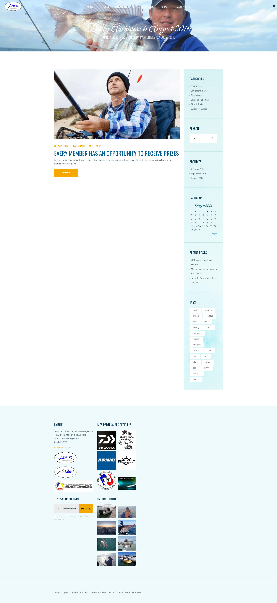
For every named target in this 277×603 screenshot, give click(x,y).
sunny (206, 368)
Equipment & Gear (199, 91)
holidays (197, 345)
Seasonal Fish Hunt (200, 100)
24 (199, 226)
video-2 (196, 373)
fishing (196, 327)
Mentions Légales (62, 448)
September (198, 173)
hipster (196, 339)
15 (191, 222)
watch (196, 379)
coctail (209, 316)
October (197, 169)
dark (207, 322)
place (195, 362)
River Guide (196, 95)
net (205, 356)
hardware (197, 333)
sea (194, 368)
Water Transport (199, 109)
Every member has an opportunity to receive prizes (116, 153)
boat (195, 310)
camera (208, 310)
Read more (66, 172)
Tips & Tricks (197, 104)
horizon (196, 350)
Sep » (214, 233)
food (209, 327)
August (127, 37)
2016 (115, 37)
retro (207, 362)
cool (195, 322)
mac (195, 356)
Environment (197, 86)
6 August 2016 (62, 146)
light (210, 350)
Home (105, 37)
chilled (196, 316)
